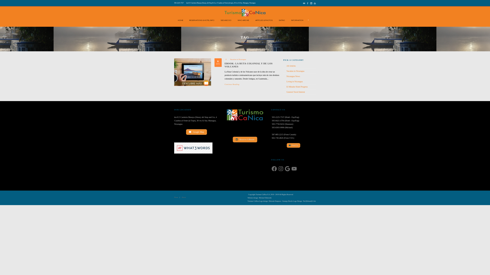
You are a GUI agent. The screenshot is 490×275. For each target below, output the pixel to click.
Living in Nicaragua (294, 81)
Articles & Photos (264, 20)
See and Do (226, 20)
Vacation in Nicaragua (238, 59)
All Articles (291, 66)
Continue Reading (232, 84)
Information (297, 20)
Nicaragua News (293, 76)
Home (180, 20)
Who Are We (243, 20)
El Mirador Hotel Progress (297, 87)
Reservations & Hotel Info (201, 20)
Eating (282, 20)
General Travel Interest (295, 92)
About (184, 197)
